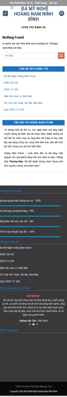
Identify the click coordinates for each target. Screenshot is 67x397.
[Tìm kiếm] (61, 13)
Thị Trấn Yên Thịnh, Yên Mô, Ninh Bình (23, 103)
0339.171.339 (11, 89)
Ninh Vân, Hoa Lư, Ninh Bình (18, 96)
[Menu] (5, 13)
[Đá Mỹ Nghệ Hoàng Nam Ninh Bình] (33, 13)
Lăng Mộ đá (14, 311)
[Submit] (61, 55)
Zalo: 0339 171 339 (14, 109)
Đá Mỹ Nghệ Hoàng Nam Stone (20, 76)
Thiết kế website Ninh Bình (27, 386)
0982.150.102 (11, 82)
